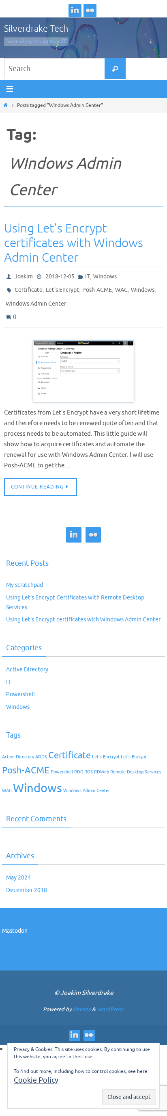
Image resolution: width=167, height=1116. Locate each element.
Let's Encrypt (62, 287)
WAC (121, 287)
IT (87, 275)
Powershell (20, 686)
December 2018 (26, 882)
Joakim (24, 275)
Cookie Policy (36, 1080)
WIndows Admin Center (36, 299)
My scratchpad (24, 577)
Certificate (29, 287)
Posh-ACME (97, 287)
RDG (78, 763)
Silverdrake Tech (36, 29)
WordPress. (110, 1001)
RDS (88, 763)
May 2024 (18, 869)
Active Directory (27, 661)
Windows (105, 275)
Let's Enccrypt (106, 748)
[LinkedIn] (75, 10)
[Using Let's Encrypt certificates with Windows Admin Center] (83, 364)
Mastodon (15, 923)
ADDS (41, 748)
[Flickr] (90, 10)
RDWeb (101, 763)
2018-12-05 (60, 275)
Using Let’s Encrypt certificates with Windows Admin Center (73, 243)
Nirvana (82, 1001)
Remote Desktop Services (135, 763)
